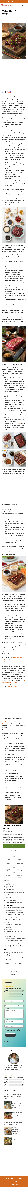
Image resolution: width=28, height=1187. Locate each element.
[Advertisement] (14, 75)
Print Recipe (15, 845)
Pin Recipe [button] (14, 850)
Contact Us (21, 1178)
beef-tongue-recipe (12, 686)
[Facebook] (3, 92)
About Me (6, 1178)
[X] (5, 92)
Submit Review (10, 1035)
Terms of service (14, 1181)
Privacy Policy (13, 1178)
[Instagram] (10, 92)
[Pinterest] (8, 92)
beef (20, 423)
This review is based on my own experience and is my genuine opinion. (14, 1030)
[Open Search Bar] (22, 5)
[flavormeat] (7, 5)
